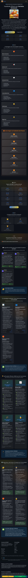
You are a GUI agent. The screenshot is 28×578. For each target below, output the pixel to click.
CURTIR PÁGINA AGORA (14, 207)
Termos (15, 551)
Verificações (3, 553)
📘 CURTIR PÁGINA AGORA (10, 32)
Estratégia (2, 552)
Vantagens (2, 550)
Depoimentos (3, 551)
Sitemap (15, 552)
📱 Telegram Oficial (19, 32)
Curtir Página (16, 543)
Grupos (15, 544)
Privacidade (16, 550)
